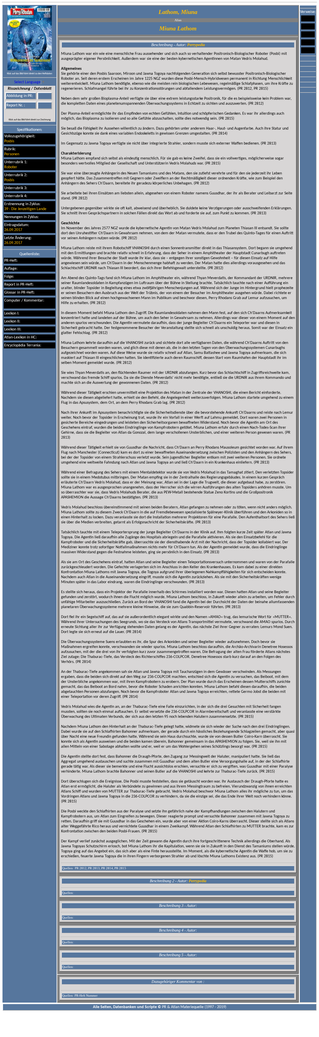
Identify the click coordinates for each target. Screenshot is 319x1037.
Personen (11, 154)
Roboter (10, 167)
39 (6, 209)
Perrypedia (196, 45)
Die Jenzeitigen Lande (28, 209)
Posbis (9, 141)
